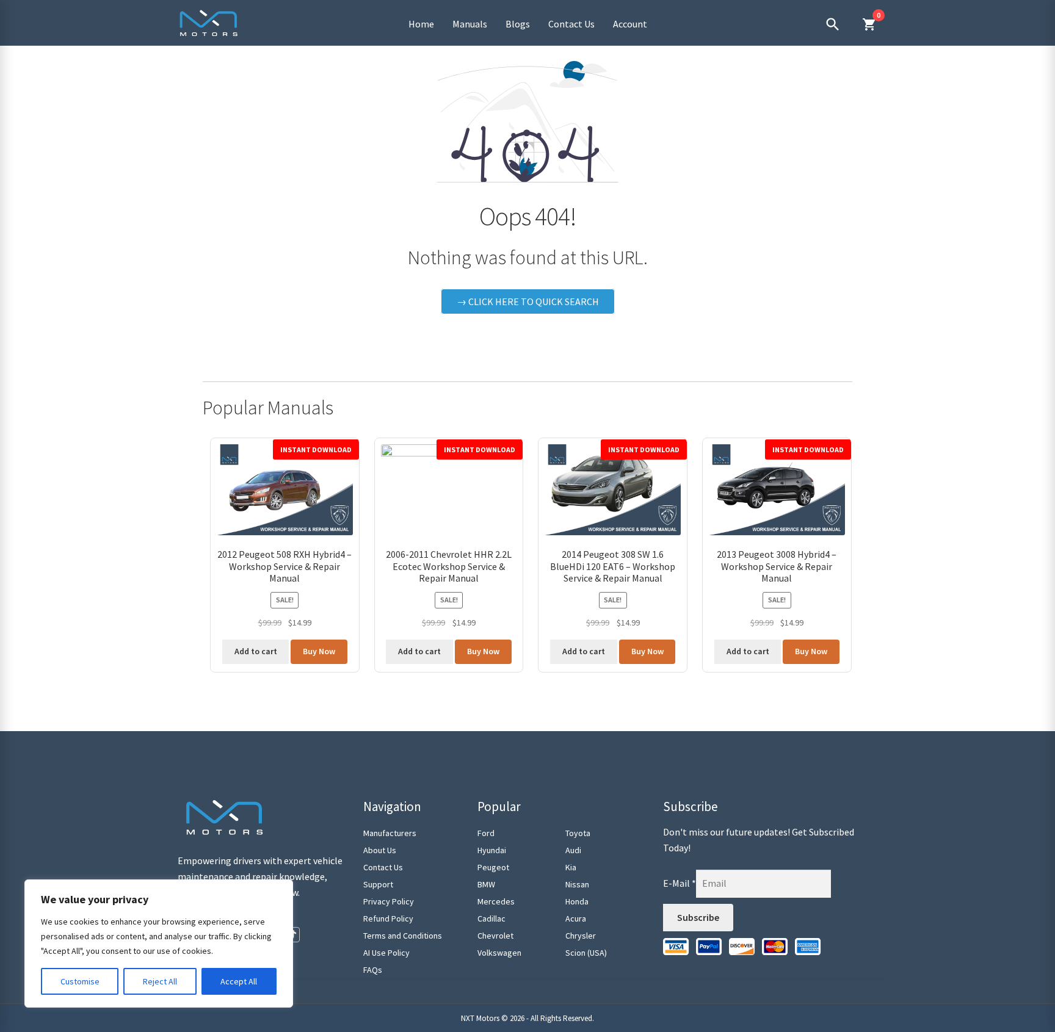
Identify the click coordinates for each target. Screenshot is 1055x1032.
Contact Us (571, 24)
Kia (570, 867)
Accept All (238, 981)
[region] (158, 943)
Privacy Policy (388, 901)
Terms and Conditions (402, 935)
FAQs (372, 969)
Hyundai (491, 850)
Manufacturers (389, 833)
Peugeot (493, 867)
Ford (486, 833)
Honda (577, 901)
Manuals (469, 24)
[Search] (833, 24)
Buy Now (319, 651)
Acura (575, 918)
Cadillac (491, 918)
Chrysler (580, 935)
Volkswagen (499, 952)
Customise (80, 981)
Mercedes (496, 901)
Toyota (577, 833)
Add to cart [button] (255, 651)
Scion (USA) (586, 952)
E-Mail (679, 883)
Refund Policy (388, 918)
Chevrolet (495, 935)
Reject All (160, 981)
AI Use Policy (386, 952)
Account (630, 24)
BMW (486, 884)
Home (421, 24)
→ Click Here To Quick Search (528, 301)
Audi (573, 850)
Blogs (518, 24)
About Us (379, 850)
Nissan (577, 884)
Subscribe (698, 917)
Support (378, 884)
